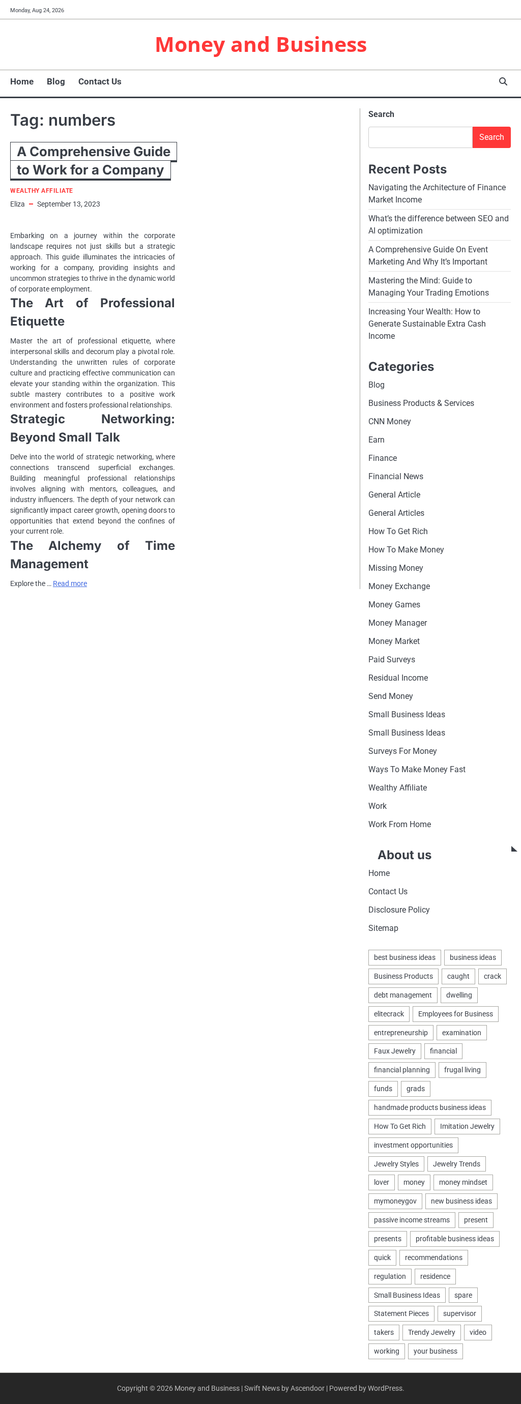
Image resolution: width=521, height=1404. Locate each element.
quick (382, 1257)
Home (22, 81)
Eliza (17, 204)
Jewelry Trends (456, 1164)
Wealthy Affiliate (41, 191)
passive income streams (412, 1220)
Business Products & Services (421, 403)
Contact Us (100, 81)
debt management (403, 995)
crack (492, 976)
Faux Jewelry (395, 1051)
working (386, 1351)
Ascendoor (308, 1388)
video (478, 1332)
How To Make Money (406, 549)
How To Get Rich (398, 531)
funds (383, 1089)
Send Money (390, 696)
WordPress (385, 1388)
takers (384, 1332)
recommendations (433, 1257)
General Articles (396, 513)
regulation (390, 1276)
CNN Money (389, 421)
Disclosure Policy (399, 910)
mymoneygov (395, 1201)
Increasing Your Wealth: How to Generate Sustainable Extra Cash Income (427, 324)
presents (387, 1239)
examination (461, 1033)
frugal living (462, 1070)
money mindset (463, 1182)
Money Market (394, 641)
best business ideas (405, 957)
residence (435, 1276)
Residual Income (398, 678)
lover (381, 1182)
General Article (394, 495)
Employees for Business (455, 1014)
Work (377, 806)
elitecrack (389, 1014)
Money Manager (397, 623)
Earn (376, 440)
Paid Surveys (391, 659)
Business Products (403, 976)
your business (435, 1351)
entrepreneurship (401, 1033)
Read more (70, 583)
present (476, 1220)
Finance (382, 458)
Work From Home (399, 824)
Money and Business (261, 44)
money (414, 1182)
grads (416, 1089)
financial (443, 1051)
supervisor (459, 1313)
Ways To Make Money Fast (417, 769)
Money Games (394, 604)
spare (463, 1295)
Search (381, 114)
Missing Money (395, 568)
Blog (56, 81)
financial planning (402, 1070)
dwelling (459, 995)
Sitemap (383, 928)
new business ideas (461, 1201)
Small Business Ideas (406, 714)
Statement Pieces (401, 1313)
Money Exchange (399, 586)
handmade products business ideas (430, 1107)
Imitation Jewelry (467, 1126)
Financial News (395, 476)
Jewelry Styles (396, 1164)
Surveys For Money (402, 751)
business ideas (473, 957)
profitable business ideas (455, 1239)
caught (458, 976)
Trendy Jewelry (431, 1332)
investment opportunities (413, 1145)
